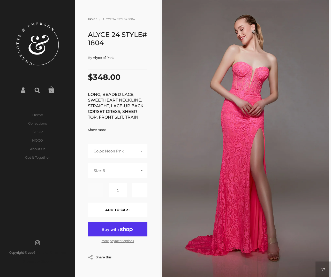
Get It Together (37, 157)
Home (37, 115)
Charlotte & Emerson (51, 253)
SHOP (38, 132)
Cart (51, 90)
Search (37, 90)
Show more (97, 130)
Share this (103, 257)
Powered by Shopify (37, 261)
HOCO (37, 140)
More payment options (118, 241)
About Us (37, 149)
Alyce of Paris (103, 58)
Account (23, 90)
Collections (37, 123)
